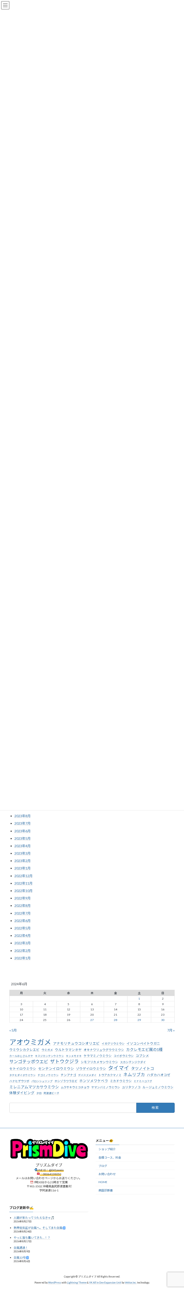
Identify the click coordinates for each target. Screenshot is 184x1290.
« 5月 (13, 1030)
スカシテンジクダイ (133, 1062)
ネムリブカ (134, 1074)
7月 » (171, 1030)
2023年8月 (22, 816)
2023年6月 (22, 831)
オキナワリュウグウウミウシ (104, 1050)
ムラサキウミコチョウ (75, 1087)
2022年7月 (22, 913)
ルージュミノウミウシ (158, 1087)
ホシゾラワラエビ (65, 1081)
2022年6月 (22, 921)
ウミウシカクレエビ (24, 1050)
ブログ (102, 1166)
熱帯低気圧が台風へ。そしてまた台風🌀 (40, 1228)
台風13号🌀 (21, 1258)
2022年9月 (22, 898)
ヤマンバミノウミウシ (105, 1087)
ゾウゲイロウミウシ (91, 1069)
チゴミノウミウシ (48, 1075)
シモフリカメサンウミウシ (99, 1062)
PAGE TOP (175, 1246)
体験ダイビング (21, 1093)
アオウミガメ (30, 1042)
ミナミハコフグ (143, 1081)
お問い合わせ (107, 1174)
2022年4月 (22, 935)
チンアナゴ (68, 1075)
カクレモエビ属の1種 (144, 1049)
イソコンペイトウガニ (143, 1043)
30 (162, 1020)
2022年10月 (23, 891)
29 (139, 1020)
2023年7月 (22, 823)
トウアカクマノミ (109, 1075)
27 (92, 1020)
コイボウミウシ (124, 1055)
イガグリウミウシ (113, 1043)
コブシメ (142, 1055)
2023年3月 (22, 853)
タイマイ (118, 1068)
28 (115, 1020)
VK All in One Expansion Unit (105, 1282)
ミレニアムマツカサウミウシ (34, 1086)
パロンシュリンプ (41, 1081)
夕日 (39, 1093)
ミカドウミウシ (121, 1081)
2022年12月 (23, 876)
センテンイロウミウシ (56, 1069)
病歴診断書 (105, 1190)
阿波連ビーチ (51, 1093)
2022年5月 (22, 928)
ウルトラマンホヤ (68, 1050)
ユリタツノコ (131, 1087)
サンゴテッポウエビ (28, 1061)
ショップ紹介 (107, 1149)
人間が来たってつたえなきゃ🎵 (34, 1218)
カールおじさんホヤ (21, 1055)
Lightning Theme (76, 1282)
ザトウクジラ (64, 1061)
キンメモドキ (74, 1055)
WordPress (54, 1282)
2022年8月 (22, 905)
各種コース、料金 (109, 1157)
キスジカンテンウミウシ (49, 1055)
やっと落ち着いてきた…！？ (32, 1237)
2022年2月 (22, 950)
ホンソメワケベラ (93, 1081)
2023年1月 (22, 868)
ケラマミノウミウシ (98, 1055)
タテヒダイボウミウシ (22, 1075)
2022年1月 (22, 958)
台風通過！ (21, 1247)
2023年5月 (22, 838)
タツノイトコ (142, 1068)
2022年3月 (22, 943)
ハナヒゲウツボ (19, 1081)
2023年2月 (22, 861)
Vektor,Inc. (131, 1282)
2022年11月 (23, 883)
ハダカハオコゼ (158, 1075)
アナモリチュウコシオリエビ (76, 1043)
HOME (102, 1182)
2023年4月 (22, 846)
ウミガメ (47, 1050)
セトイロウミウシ (22, 1069)
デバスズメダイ (87, 1075)
